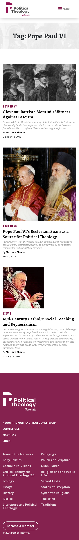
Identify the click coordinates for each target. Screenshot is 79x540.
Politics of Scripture (55, 460)
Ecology (8, 481)
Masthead (9, 435)
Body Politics (12, 460)
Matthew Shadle (15, 132)
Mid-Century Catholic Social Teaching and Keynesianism (38, 321)
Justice (8, 499)
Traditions (10, 106)
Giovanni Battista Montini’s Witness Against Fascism (36, 114)
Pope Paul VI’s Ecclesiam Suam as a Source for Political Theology (36, 234)
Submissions (11, 428)
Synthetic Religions (55, 493)
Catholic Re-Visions (17, 466)
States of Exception (55, 487)
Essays (7, 314)
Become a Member (20, 526)
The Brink (48, 499)
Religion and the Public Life (58, 473)
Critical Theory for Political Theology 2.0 (18, 473)
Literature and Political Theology (20, 506)
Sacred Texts (50, 481)
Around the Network (18, 454)
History (8, 493)
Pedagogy (48, 454)
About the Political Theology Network (29, 422)
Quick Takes (50, 466)
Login (6, 441)
